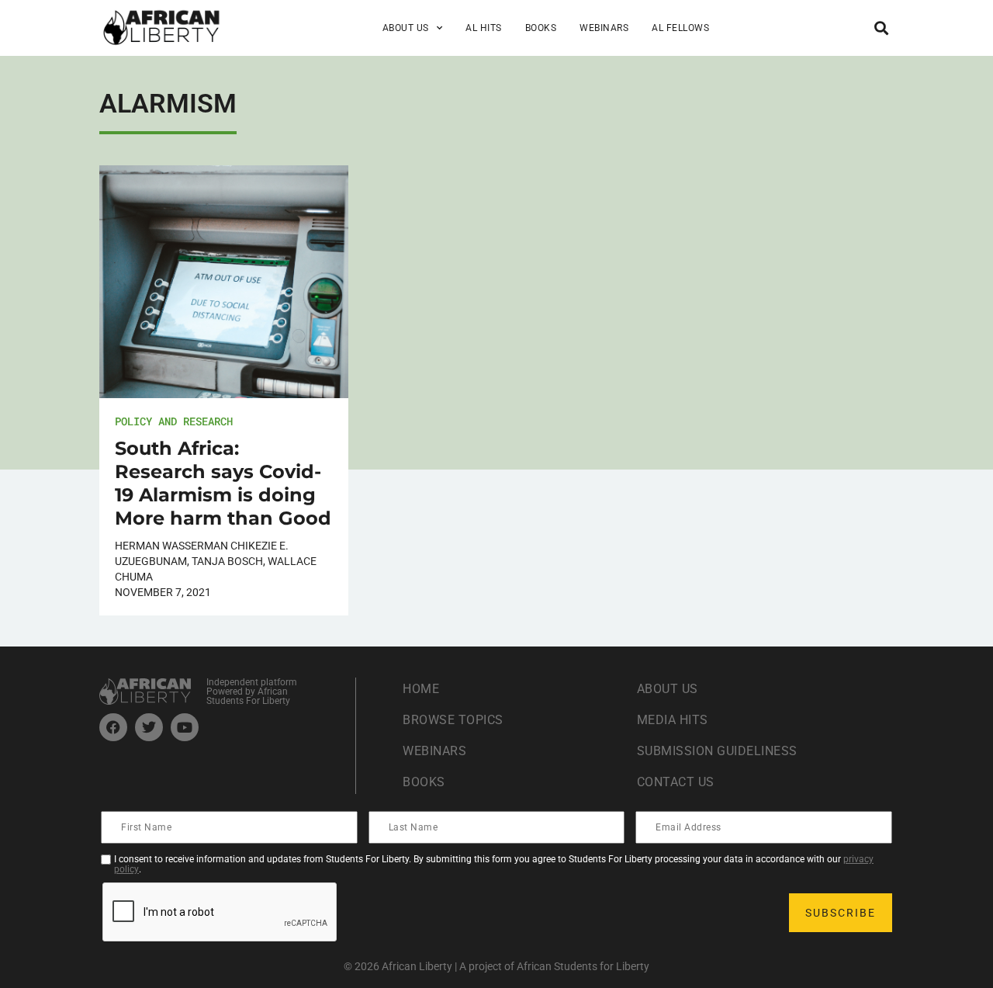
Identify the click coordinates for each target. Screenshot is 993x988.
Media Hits (672, 719)
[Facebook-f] (113, 727)
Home (421, 688)
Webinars (604, 28)
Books (541, 28)
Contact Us (675, 782)
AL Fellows (680, 28)
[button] (881, 27)
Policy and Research (174, 421)
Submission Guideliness (717, 751)
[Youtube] (185, 727)
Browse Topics (453, 719)
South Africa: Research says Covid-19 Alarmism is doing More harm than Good (223, 483)
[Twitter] (149, 727)
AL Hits (483, 28)
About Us (667, 688)
